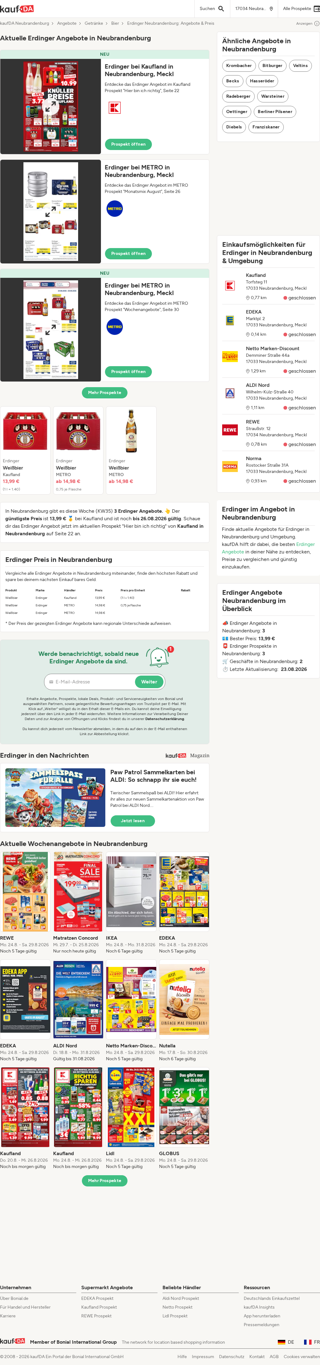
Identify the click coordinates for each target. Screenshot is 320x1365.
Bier (115, 23)
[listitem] (25, 450)
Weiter (149, 682)
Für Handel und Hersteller (25, 1307)
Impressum (203, 1356)
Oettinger (236, 111)
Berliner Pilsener (275, 111)
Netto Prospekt (177, 1307)
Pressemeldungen (261, 1324)
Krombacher (239, 65)
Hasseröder (262, 81)
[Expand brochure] (50, 106)
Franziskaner (265, 127)
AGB (274, 1356)
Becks (232, 81)
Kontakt (257, 1356)
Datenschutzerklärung (164, 719)
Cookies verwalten (302, 1356)
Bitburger (272, 65)
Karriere (8, 1316)
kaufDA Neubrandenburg (24, 23)
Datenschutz (231, 1356)
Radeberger (238, 96)
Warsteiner (273, 96)
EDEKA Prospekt (97, 1298)
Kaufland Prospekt (99, 1307)
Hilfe (182, 1356)
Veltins (300, 65)
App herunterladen (262, 1316)
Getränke (94, 23)
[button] (104, 102)
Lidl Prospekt (175, 1316)
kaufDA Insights (259, 1307)
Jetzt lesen (133, 820)
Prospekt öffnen (128, 144)
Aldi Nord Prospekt (180, 1298)
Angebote (67, 23)
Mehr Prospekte (105, 392)
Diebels (234, 127)
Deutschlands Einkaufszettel (272, 1298)
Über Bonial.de (14, 1298)
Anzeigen (304, 23)
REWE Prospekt (96, 1316)
